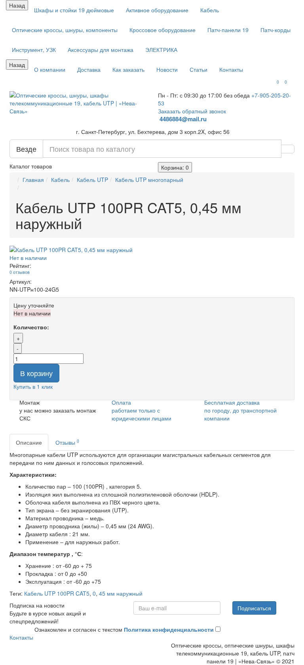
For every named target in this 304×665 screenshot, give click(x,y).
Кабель (209, 10)
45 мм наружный (120, 593)
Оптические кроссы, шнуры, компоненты (65, 30)
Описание (29, 442)
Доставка (89, 69)
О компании (49, 69)
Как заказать (128, 69)
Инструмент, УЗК (34, 50)
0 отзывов (20, 272)
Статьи (198, 69)
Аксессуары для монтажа (100, 50)
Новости (167, 69)
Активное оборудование (157, 10)
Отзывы (67, 442)
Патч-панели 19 (228, 30)
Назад (17, 5)
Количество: (31, 327)
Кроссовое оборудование (162, 30)
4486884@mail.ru (184, 119)
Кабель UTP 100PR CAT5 (56, 593)
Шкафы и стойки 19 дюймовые (74, 10)
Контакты (231, 69)
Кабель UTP (92, 179)
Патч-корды (275, 30)
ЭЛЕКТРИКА (161, 50)
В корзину (36, 373)
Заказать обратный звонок (192, 111)
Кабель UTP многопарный (149, 179)
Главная (33, 179)
